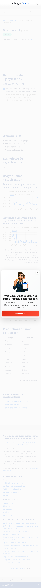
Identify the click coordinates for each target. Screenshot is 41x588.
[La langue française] (21, 4)
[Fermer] (37, 272)
